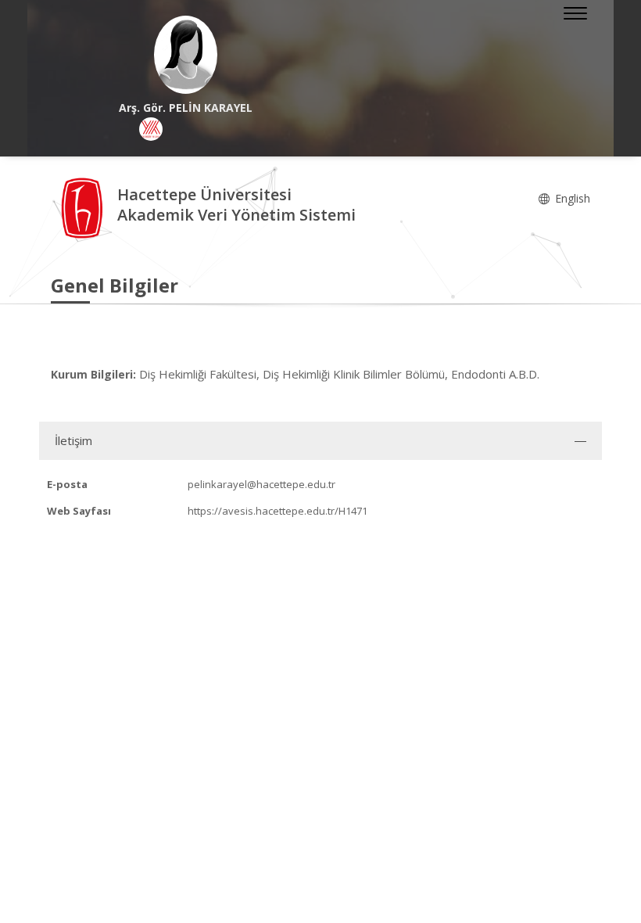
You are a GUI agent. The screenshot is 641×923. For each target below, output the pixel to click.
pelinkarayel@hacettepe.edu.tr (261, 484)
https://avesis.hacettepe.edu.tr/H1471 (277, 511)
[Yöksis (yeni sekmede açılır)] (151, 129)
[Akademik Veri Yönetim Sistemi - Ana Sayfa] (84, 206)
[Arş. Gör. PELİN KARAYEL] (185, 55)
